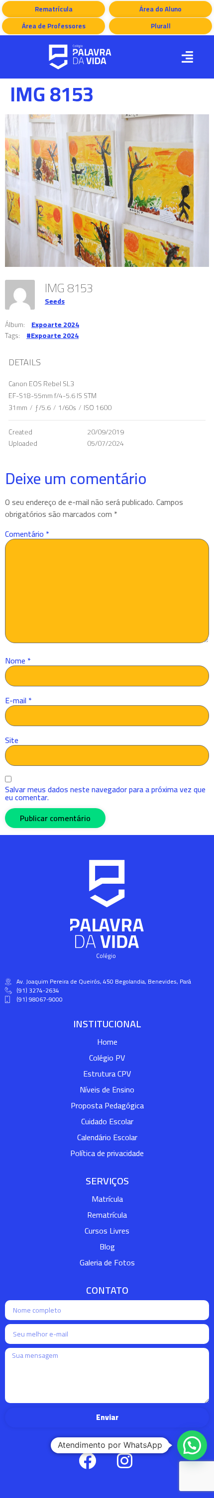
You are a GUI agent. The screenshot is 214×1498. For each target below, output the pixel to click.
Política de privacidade (107, 1153)
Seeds (55, 301)
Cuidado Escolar (107, 1121)
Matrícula (107, 1198)
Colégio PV (107, 1057)
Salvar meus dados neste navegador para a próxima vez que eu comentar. (105, 793)
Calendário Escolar (107, 1137)
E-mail (18, 700)
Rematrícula (107, 1214)
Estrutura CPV (107, 1073)
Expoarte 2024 (55, 324)
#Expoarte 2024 (52, 335)
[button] (187, 57)
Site (11, 740)
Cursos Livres (107, 1230)
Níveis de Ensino (107, 1089)
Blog (107, 1246)
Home (107, 1041)
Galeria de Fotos (107, 1262)
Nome (18, 661)
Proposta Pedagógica (107, 1105)
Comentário (27, 534)
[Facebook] (87, 1460)
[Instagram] (124, 1460)
